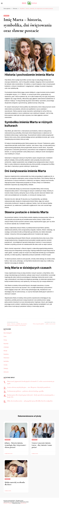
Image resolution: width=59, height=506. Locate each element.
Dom (5, 336)
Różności (6, 15)
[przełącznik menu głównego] (2, 3)
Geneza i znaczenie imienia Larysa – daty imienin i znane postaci (42, 445)
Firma (5, 340)
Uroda (5, 365)
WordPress (23, 503)
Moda (5, 350)
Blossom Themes (8, 503)
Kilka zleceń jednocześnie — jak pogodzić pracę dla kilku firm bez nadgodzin (30, 401)
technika (6, 361)
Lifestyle (6, 347)
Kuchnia (6, 343)
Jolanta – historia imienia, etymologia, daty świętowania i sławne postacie (15, 445)
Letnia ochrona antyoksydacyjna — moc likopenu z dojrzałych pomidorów (28, 387)
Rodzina (6, 354)
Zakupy (6, 368)
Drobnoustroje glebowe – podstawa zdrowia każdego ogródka (25, 391)
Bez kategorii (7, 333)
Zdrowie (6, 372)
